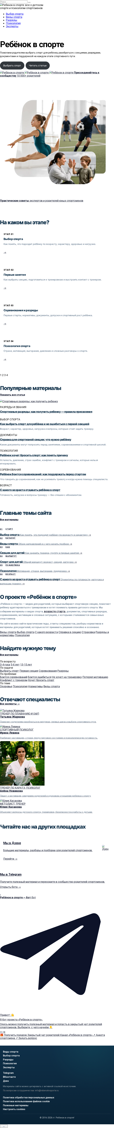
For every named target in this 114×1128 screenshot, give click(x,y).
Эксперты (12, 26)
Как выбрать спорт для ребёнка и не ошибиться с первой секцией (44, 424)
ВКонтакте (9, 1077)
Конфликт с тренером (13, 680)
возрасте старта (54, 611)
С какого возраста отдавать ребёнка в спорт (30, 490)
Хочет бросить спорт (41, 680)
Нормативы (35, 686)
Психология (13, 23)
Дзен (6, 1081)
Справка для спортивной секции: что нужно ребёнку (35, 439)
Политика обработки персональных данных (28, 1097)
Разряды (11, 20)
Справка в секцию (69, 632)
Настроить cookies (14, 1109)
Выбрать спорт (12, 65)
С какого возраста (46, 632)
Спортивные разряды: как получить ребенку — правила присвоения (46, 411)
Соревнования (48, 670)
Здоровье (6, 686)
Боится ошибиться (39, 677)
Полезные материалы (15, 1105)
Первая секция (28, 670)
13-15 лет (26, 664)
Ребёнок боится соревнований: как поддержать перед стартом (43, 474)
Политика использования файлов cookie (26, 1101)
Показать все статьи (12, 394)
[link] (57, 245)
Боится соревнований (13, 677)
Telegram (8, 1073)
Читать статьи (37, 65)
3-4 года (5, 664)
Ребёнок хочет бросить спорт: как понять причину (34, 455)
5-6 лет (15, 664)
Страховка (88, 632)
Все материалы (9, 519)
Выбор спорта (14, 13)
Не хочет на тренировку (67, 677)
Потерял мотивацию (95, 677)
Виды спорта (14, 17)
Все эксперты (10, 703)
